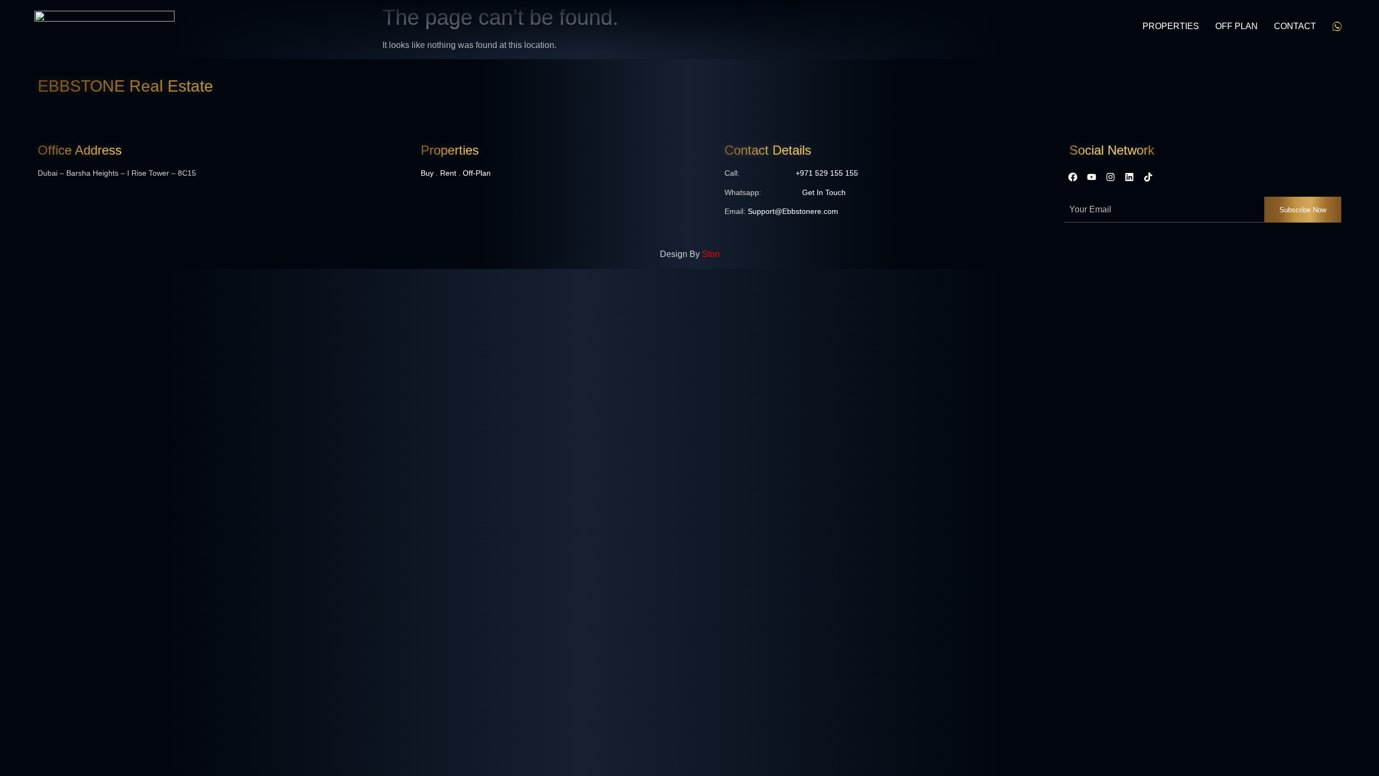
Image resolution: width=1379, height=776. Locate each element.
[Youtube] (1092, 177)
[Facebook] (1073, 177)
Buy (427, 173)
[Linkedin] (1129, 177)
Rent (448, 173)
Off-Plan (477, 173)
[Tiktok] (1148, 177)
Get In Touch (824, 192)
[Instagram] (1111, 177)
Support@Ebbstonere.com (793, 211)
